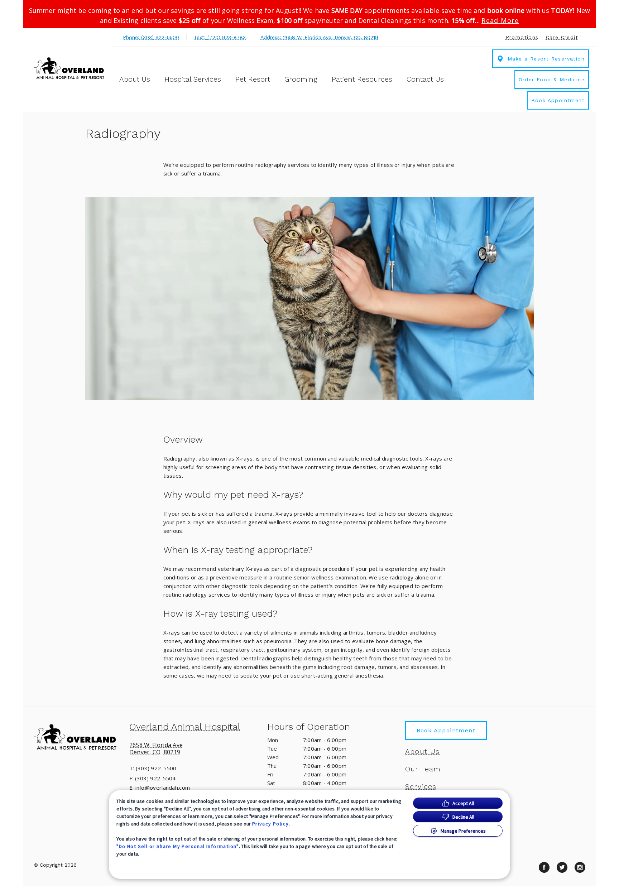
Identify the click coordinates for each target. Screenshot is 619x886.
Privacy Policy (270, 823)
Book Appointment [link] (558, 100)
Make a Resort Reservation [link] (546, 59)
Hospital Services (192, 79)
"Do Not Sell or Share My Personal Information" (177, 846)
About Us (134, 79)
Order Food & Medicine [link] (552, 79)
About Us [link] (422, 751)
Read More (500, 20)
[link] (69, 69)
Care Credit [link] (562, 37)
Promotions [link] (522, 37)
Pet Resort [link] (252, 79)
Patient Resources (362, 79)
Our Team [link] (423, 769)
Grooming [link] (300, 79)
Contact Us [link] (425, 79)
